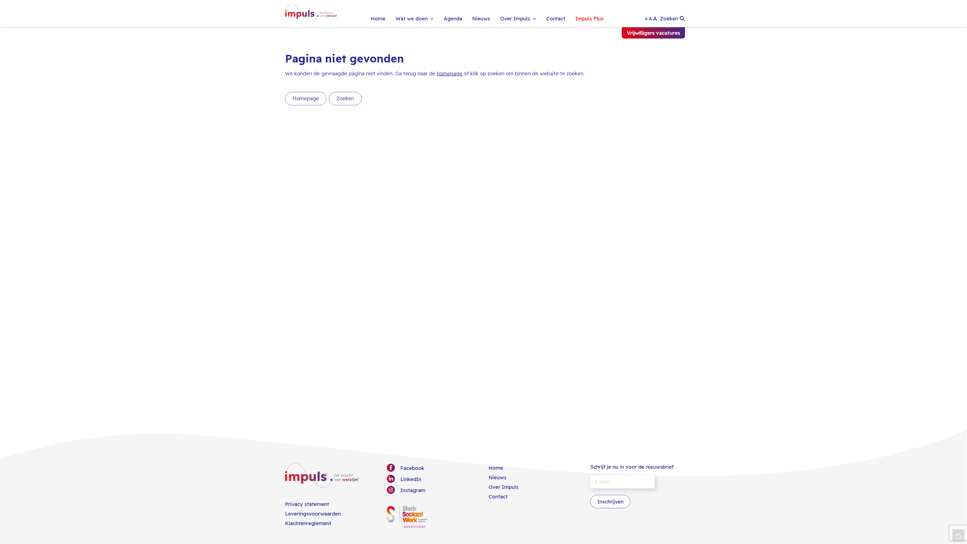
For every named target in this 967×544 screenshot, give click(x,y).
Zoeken (345, 98)
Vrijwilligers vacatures (653, 33)
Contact (555, 18)
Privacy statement (307, 504)
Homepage (306, 98)
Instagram (412, 490)
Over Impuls (515, 18)
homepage (449, 73)
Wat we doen (412, 18)
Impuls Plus (589, 18)
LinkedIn (410, 479)
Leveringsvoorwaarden (313, 514)
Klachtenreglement (308, 523)
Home (378, 18)
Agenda (453, 18)
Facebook (411, 468)
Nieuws (481, 18)
